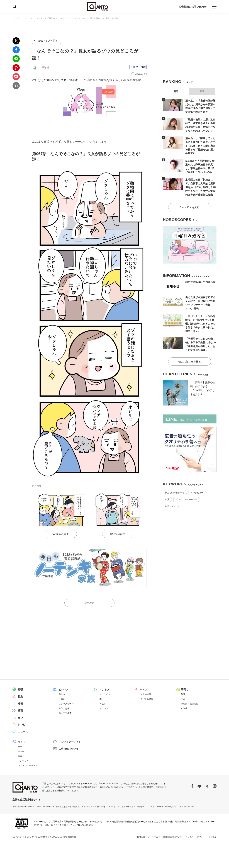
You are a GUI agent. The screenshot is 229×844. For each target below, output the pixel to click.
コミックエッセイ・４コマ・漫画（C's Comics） (44, 18)
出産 (183, 699)
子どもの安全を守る (174, 492)
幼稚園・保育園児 (189, 704)
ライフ (21, 741)
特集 (20, 696)
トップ (15, 18)
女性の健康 (145, 694)
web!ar (31, 806)
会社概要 (212, 837)
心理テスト (170, 506)
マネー (21, 751)
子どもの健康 (146, 699)
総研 (20, 689)
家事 (20, 746)
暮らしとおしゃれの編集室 (68, 806)
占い (20, 717)
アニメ (102, 704)
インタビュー (197, 492)
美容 (20, 756)
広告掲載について (69, 748)
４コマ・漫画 (138, 66)
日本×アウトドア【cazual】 (93, 806)
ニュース (23, 731)
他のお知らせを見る (189, 361)
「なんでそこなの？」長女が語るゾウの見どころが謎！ (95, 18)
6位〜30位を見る (189, 207)
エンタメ (104, 689)
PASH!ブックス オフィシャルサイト (181, 806)
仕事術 (62, 699)
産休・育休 (64, 708)
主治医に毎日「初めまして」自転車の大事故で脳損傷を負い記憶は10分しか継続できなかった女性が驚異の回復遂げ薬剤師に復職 (200, 187)
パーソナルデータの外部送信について (165, 837)
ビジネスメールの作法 (186, 499)
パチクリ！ (142, 806)
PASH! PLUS (48, 806)
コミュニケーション (27, 765)
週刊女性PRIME (19, 806)
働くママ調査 (65, 713)
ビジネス (64, 689)
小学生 (184, 708)
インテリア (23, 761)
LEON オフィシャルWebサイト (121, 806)
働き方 (62, 694)
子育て (185, 689)
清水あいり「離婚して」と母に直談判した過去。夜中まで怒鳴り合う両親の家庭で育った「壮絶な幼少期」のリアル (200, 146)
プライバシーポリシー (195, 837)
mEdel (38, 806)
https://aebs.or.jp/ (85, 825)
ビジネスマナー (66, 704)
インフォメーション (70, 741)
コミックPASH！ (156, 806)
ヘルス (144, 689)
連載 (20, 703)
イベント (103, 708)
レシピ (21, 724)
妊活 (183, 694)
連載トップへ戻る (48, 40)
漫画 (20, 710)
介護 (167, 499)
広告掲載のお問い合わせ (192, 6)
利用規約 (141, 837)
